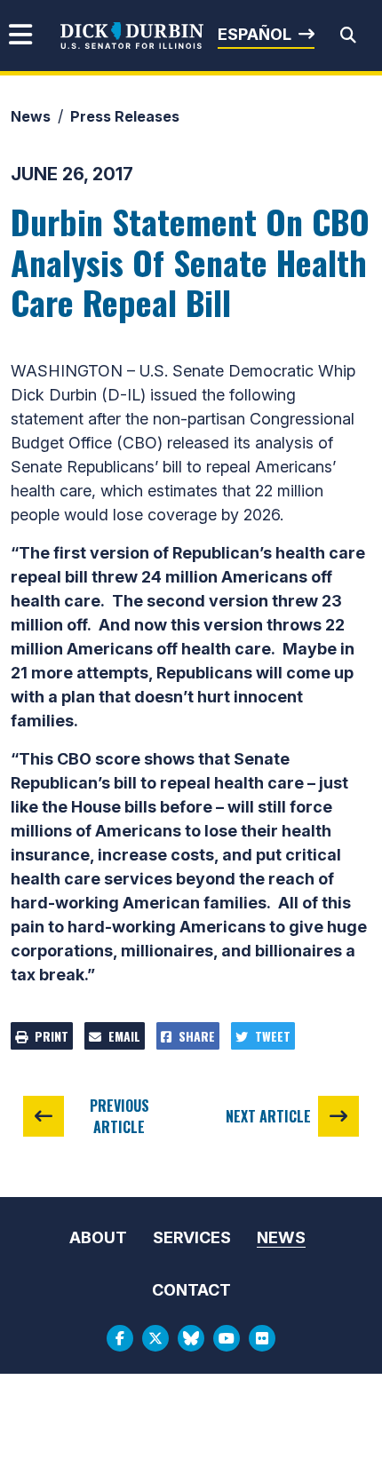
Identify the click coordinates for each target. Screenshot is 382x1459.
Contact (191, 1290)
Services (192, 1237)
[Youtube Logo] (226, 1338)
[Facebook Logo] (120, 1338)
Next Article (268, 1116)
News (31, 116)
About (98, 1237)
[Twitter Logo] (155, 1338)
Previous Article (119, 1116)
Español (254, 34)
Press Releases (124, 116)
